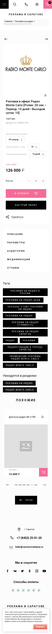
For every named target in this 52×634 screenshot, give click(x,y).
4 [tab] (28, 484)
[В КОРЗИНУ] (43, 472)
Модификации (18, 259)
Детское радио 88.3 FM (22, 416)
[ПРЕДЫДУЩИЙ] (6, 39)
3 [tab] (24, 484)
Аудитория (16, 251)
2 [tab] (20, 484)
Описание (15, 234)
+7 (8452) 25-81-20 (29, 538)
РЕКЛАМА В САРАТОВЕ (26, 14)
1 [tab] (16, 484)
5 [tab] (31, 484)
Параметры (16, 242)
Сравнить (45, 95)
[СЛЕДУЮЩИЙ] (46, 39)
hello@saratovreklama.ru (29, 547)
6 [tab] (35, 484)
